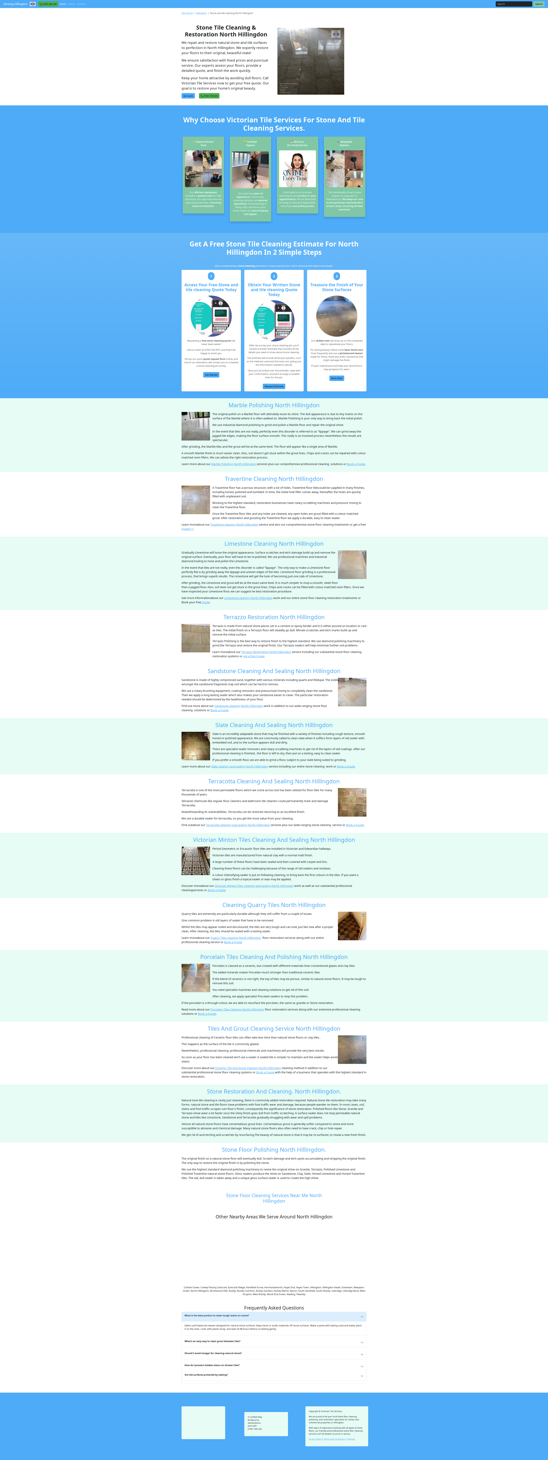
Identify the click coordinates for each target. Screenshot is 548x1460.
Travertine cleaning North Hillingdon (234, 524)
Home (63, 4)
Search (539, 4)
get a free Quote (254, 656)
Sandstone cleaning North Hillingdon (238, 706)
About (71, 4)
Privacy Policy (315, 1439)
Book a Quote (356, 464)
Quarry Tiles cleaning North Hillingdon (235, 938)
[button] (48, 4)
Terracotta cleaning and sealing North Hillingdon (238, 825)
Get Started (211, 374)
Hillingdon (201, 13)
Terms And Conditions (334, 1439)
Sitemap (351, 1439)
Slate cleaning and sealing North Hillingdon (239, 766)
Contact (81, 4)
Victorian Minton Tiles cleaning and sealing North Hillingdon (254, 886)
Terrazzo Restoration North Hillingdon (266, 652)
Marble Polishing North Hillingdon (234, 464)
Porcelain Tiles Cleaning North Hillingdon (237, 1009)
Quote (205, 602)
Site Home (187, 13)
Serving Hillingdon (15, 4)
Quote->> (188, 529)
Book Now (336, 378)
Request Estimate (274, 386)
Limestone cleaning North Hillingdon (248, 598)
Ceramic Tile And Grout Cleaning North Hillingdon (248, 1068)
